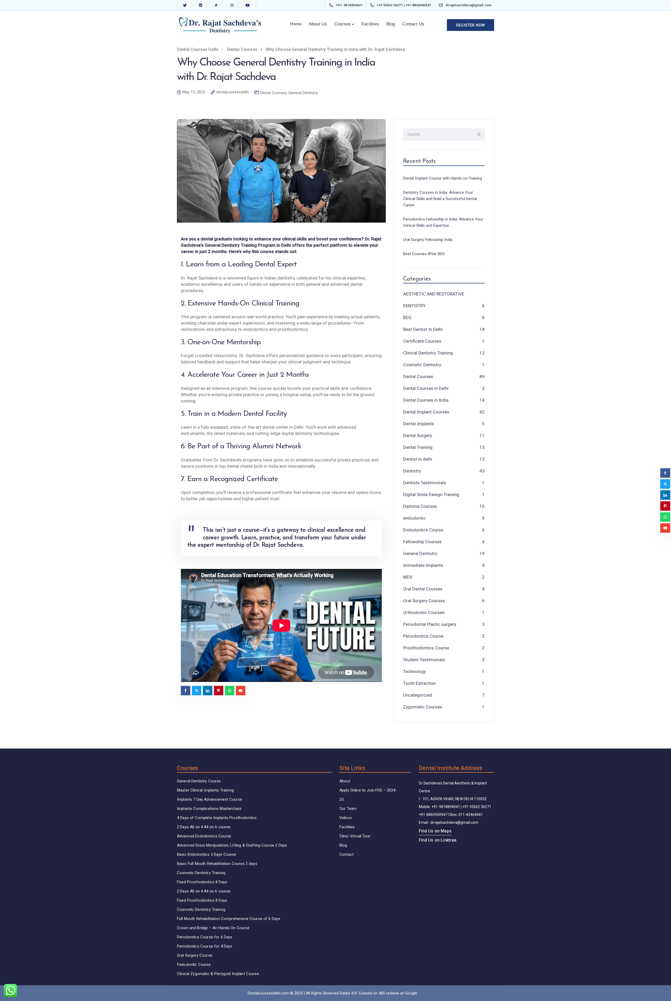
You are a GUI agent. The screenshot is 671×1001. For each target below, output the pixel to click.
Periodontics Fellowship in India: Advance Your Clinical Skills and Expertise (443, 222)
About (344, 781)
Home (295, 23)
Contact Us (413, 23)
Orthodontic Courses (424, 612)
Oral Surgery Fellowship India (427, 239)
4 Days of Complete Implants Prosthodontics (217, 817)
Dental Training (417, 447)
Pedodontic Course (194, 964)
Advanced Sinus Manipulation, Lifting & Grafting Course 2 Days (232, 845)
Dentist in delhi (417, 459)
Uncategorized (417, 695)
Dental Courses (273, 93)
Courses (342, 23)
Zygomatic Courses (422, 706)
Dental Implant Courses (426, 412)
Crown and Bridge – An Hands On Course (213, 927)
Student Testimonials (424, 659)
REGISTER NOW (470, 25)
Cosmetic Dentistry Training (201, 872)
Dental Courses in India (425, 400)
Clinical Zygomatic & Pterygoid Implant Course (218, 973)
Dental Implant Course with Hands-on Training (442, 178)
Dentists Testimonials (424, 482)
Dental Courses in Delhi (425, 388)
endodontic (414, 518)
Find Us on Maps (435, 830)
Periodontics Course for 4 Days (204, 946)
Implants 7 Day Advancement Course (209, 799)
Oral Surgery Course (194, 955)
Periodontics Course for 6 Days (204, 937)
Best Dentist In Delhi (423, 329)
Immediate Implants (423, 565)
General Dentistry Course (199, 781)
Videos (345, 817)
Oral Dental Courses (422, 588)
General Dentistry (303, 93)
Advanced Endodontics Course (204, 836)
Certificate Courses (422, 341)
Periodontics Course (423, 636)
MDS (407, 577)
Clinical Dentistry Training (428, 353)
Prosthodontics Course (426, 647)
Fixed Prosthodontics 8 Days (202, 882)
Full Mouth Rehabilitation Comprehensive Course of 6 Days (228, 918)
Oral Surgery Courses (424, 600)
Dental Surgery (417, 435)
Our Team (347, 808)
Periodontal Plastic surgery (429, 624)
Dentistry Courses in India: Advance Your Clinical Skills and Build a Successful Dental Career (440, 198)
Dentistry (412, 470)
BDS (407, 317)
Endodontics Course (423, 529)
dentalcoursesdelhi (232, 92)
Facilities (370, 23)
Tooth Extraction (419, 683)
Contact (346, 854)
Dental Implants (418, 423)
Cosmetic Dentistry (422, 364)
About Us (318, 23)
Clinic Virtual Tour (354, 836)
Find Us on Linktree (438, 840)
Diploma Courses (420, 506)
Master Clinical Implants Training (205, 790)
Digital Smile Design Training (431, 494)
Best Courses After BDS (424, 253)
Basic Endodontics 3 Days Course (206, 854)
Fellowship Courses (422, 541)
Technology (414, 671)
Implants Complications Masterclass (209, 808)
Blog (390, 23)
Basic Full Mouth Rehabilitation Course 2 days (217, 863)
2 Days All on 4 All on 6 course (204, 827)
